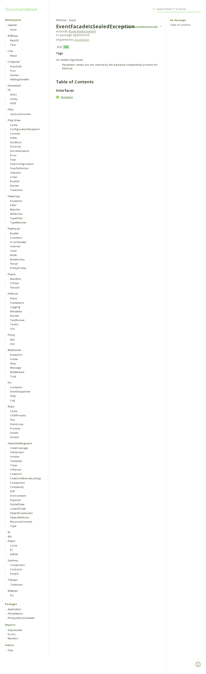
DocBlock (16, 142)
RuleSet (15, 181)
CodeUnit (16, 474)
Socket (14, 432)
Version (15, 287)
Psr (10, 382)
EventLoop (16, 424)
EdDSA (14, 554)
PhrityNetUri (15, 613)
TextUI (14, 324)
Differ (13, 138)
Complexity (17, 487)
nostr (13, 29)
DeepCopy (14, 196)
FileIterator (17, 452)
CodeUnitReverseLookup (25, 478)
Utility (14, 99)
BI (9, 532)
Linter (14, 177)
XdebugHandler (19, 79)
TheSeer (13, 580)
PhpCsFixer (14, 120)
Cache (13, 125)
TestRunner (17, 320)
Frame (14, 359)
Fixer (13, 159)
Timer (13, 465)
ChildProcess (18, 415)
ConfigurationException (25, 129)
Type (13, 526)
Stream (14, 437)
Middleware (17, 372)
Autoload (15, 66)
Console (15, 133)
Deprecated (15, 630)
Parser (14, 263)
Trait (13, 376)
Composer (14, 61)
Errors (12, 634)
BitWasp (13, 35)
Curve (13, 545)
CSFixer (14, 283)
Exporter (15, 500)
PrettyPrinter (18, 268)
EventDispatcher (20, 391)
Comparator (17, 482)
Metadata (16, 311)
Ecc (12, 595)
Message (15, 367)
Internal (15, 246)
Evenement (14, 85)
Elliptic (11, 541)
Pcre (13, 70)
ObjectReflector (19, 517)
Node (13, 255)
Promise (15, 428)
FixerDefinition (19, 168)
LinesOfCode (18, 508)
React (13, 55)
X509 (13, 103)
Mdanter (13, 590)
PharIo (12, 274)
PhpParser (14, 228)
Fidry (10, 109)
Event (13, 298)
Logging (15, 307)
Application (14, 609)
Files (10, 650)
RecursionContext (21, 521)
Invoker (15, 456)
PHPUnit (13, 293)
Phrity (11, 335)
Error (13, 155)
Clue (10, 51)
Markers (13, 638)
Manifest (15, 279)
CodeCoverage (19, 448)
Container (16, 387)
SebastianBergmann (20, 443)
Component (17, 565)
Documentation (21, 9)
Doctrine (15, 146)
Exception (16, 201)
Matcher (15, 209)
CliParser (15, 469)
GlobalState (17, 504)
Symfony (13, 560)
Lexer (13, 250)
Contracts (16, 569)
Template (16, 461)
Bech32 (14, 40)
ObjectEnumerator (21, 513)
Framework (17, 302)
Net (12, 339)
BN (9, 536)
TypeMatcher (18, 222)
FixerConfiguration (22, 164)
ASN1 (13, 94)
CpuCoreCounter (20, 114)
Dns (12, 419)
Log (12, 400)
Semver (14, 75)
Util (12, 328)
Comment (16, 237)
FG (9, 90)
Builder (14, 233)
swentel (12, 25)
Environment (18, 495)
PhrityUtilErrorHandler (21, 618)
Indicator (15, 172)
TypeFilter (16, 218)
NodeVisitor (17, 259)
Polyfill (14, 573)
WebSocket (14, 350)
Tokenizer (16, 190)
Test (13, 44)
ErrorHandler (18, 242)
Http (13, 363)
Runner (14, 185)
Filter (13, 205)
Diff (12, 491)
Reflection (16, 214)
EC (11, 550)
